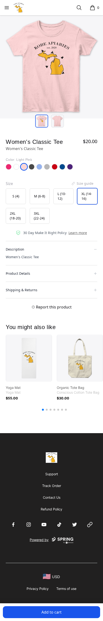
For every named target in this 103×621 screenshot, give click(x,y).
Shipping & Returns (21, 290)
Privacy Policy (38, 589)
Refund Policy (51, 509)
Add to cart (51, 612)
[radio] (16, 196)
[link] (29, 358)
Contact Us (51, 497)
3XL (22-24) (39, 215)
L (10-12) (61, 196)
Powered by (39, 540)
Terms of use (66, 589)
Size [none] (9, 183)
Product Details (18, 273)
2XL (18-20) (15, 215)
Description (15, 249)
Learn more (78, 232)
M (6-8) (39, 196)
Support (51, 474)
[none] (82, 183)
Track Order (51, 486)
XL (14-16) (86, 196)
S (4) (15, 196)
